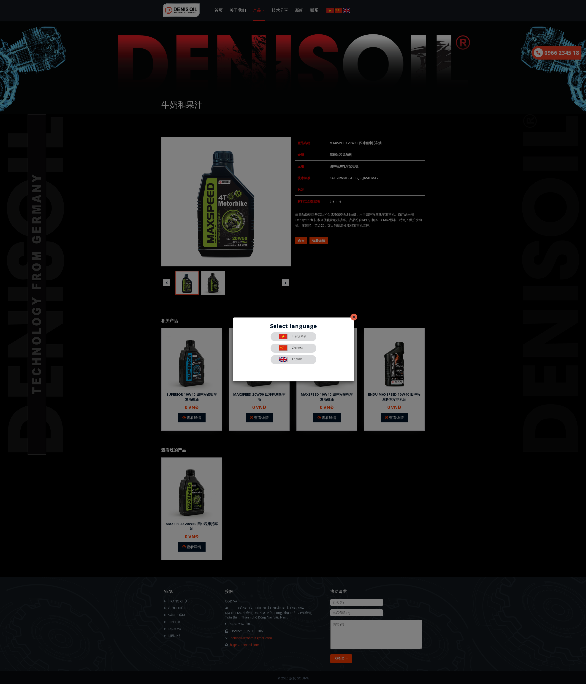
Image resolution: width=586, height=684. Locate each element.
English (296, 359)
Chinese (297, 347)
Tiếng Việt (299, 336)
